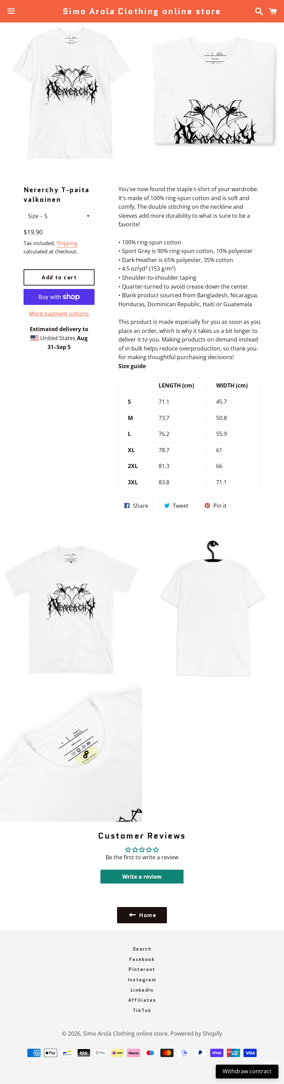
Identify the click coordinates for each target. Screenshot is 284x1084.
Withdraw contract (247, 1071)
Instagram (142, 979)
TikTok (142, 1010)
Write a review (142, 876)
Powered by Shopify (196, 1033)
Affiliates (142, 1000)
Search (142, 948)
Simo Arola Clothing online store (142, 11)
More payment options (59, 313)
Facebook (142, 959)
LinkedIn (142, 990)
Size (33, 216)
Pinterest (142, 969)
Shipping (66, 243)
